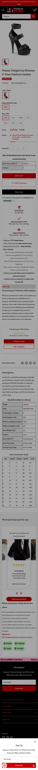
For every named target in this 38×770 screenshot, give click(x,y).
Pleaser (5, 83)
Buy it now (19, 192)
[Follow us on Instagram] (11, 737)
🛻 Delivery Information (18, 287)
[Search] (33, 16)
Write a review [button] (19, 341)
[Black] (5, 95)
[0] (34, 10)
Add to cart (19, 176)
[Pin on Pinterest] (26, 363)
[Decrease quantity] (12, 148)
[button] (17, 593)
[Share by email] (34, 363)
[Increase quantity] (23, 148)
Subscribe (19, 765)
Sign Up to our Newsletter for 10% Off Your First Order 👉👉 (19, 3)
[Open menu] (3, 10)
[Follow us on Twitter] (7, 737)
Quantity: (5, 148)
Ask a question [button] (19, 347)
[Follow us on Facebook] (3, 737)
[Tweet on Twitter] (30, 363)
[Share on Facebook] (22, 363)
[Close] (35, 741)
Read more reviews (19, 599)
